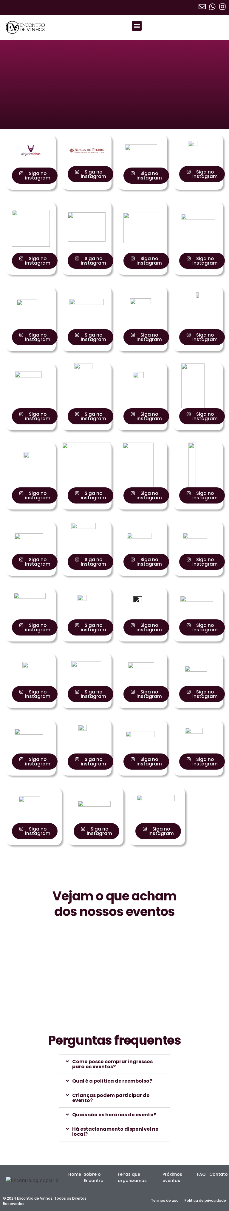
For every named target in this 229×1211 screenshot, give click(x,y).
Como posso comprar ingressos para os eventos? (112, 1064)
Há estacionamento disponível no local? (115, 1132)
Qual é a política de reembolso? (112, 1081)
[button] (137, 26)
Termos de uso (165, 1200)
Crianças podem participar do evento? (111, 1098)
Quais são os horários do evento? (114, 1114)
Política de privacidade (205, 1200)
